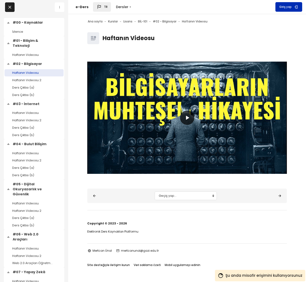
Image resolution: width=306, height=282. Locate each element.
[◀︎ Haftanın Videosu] (94, 196)
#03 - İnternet (26, 103)
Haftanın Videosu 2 (26, 80)
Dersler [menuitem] (122, 7)
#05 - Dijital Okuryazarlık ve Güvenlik (27, 189)
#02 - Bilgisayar (27, 63)
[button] (102, 7)
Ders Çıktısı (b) (23, 95)
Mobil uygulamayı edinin (182, 265)
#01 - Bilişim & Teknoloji (25, 43)
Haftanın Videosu (25, 55)
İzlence (17, 32)
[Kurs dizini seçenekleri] (59, 7)
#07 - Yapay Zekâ (29, 272)
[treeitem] (34, 27)
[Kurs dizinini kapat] (10, 7)
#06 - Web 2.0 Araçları (25, 237)
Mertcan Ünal (102, 251)
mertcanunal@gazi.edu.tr (140, 251)
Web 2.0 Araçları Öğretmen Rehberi (32, 263)
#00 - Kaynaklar (28, 22)
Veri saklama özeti (147, 265)
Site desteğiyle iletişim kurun (108, 265)
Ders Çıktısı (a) (23, 87)
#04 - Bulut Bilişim (29, 144)
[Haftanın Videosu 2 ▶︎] (279, 196)
